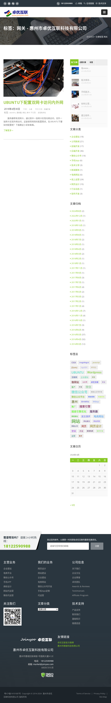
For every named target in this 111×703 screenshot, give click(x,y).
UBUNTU (12, 113)
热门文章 (74, 62)
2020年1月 (76, 220)
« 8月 (72, 505)
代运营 (41, 595)
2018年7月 (76, 239)
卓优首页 (90, 36)
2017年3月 (76, 296)
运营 (73, 436)
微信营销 (91, 397)
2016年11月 (76, 315)
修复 (93, 377)
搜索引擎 (84, 406)
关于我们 (76, 568)
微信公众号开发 (96, 392)
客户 (73, 387)
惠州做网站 (85, 402)
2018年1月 (76, 263)
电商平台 (7, 573)
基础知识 (76, 618)
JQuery (74, 367)
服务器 (19, 113)
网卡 (28, 113)
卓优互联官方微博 (66, 642)
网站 (76, 421)
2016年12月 (76, 310)
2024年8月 (76, 211)
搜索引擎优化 (79, 411)
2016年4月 (76, 339)
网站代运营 (8, 590)
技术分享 (75, 165)
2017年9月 (76, 272)
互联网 (74, 377)
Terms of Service (83, 693)
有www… (85, 68)
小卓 (30, 109)
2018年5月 (76, 244)
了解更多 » (8, 130)
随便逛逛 (76, 623)
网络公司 (75, 426)
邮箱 (80, 3)
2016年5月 (76, 334)
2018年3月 (76, 253)
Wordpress (94, 372)
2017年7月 (76, 282)
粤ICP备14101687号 (12, 693)
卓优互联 (94, 382)
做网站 (75, 382)
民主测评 (86, 416)
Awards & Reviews (81, 586)
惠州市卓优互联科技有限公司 (33, 650)
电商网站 (75, 174)
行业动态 (75, 189)
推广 (74, 406)
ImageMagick (84, 363)
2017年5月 (76, 291)
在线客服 (90, 3)
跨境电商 (90, 431)
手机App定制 (44, 590)
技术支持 (102, 3)
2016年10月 (76, 320)
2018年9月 (76, 230)
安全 (103, 382)
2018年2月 (76, 258)
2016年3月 (76, 344)
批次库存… (86, 80)
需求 (80, 436)
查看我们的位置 (47, 667)
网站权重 (97, 421)
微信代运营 (8, 595)
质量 (81, 431)
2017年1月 (76, 306)
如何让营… (86, 103)
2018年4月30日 (12, 109)
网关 (24, 113)
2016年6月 (76, 329)
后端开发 (47, 109)
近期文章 (83, 62)
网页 (84, 426)
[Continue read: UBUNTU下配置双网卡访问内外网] (33, 96)
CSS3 (74, 362)
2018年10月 (76, 225)
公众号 (85, 382)
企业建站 (75, 136)
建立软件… (86, 115)
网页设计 (75, 184)
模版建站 (75, 416)
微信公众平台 (78, 396)
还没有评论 (42, 113)
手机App (75, 160)
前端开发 (75, 146)
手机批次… (86, 92)
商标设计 (7, 586)
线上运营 (75, 179)
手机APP (7, 582)
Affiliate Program (80, 595)
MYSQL (93, 367)
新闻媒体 (75, 170)
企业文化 (76, 573)
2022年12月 (76, 215)
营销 (74, 431)
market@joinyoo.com (43, 664)
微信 (88, 387)
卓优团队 (76, 582)
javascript (96, 363)
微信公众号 (76, 155)
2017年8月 (76, 277)
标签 (91, 62)
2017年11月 (76, 268)
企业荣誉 (76, 577)
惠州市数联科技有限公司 (69, 645)
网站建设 (87, 421)
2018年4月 (76, 249)
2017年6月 (76, 287)
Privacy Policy (100, 693)
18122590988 (66, 3)
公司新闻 (75, 141)
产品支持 (76, 609)
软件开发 (75, 193)
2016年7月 (76, 325)
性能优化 (101, 397)
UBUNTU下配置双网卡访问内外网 (33, 102)
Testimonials (78, 590)
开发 (80, 387)
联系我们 (76, 614)
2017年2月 (76, 301)
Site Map (103, 697)
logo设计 (84, 367)
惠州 (75, 402)
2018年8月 (76, 234)
